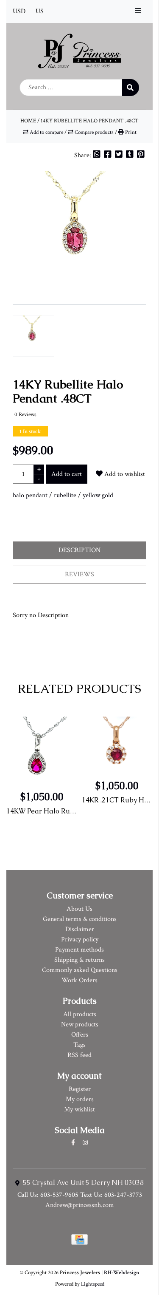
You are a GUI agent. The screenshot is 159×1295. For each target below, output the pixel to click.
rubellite (65, 495)
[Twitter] (119, 155)
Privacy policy (79, 939)
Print (130, 132)
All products (79, 1014)
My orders (80, 1099)
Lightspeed (92, 1284)
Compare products (94, 132)
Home (28, 120)
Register (80, 1089)
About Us (79, 908)
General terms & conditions (80, 919)
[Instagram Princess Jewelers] (85, 1143)
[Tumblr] (130, 155)
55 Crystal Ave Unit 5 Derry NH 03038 (82, 1182)
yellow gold (98, 495)
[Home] (79, 50)
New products (79, 1024)
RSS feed (79, 1055)
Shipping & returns (79, 959)
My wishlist (79, 1109)
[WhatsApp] (97, 155)
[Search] (130, 87)
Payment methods (79, 949)
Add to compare (46, 132)
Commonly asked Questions (79, 970)
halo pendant (30, 495)
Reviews (79, 574)
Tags (79, 1044)
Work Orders (79, 980)
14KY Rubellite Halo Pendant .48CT (90, 120)
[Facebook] (108, 155)
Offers (79, 1034)
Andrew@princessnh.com (79, 1205)
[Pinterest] (141, 155)
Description (79, 550)
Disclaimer (79, 929)
